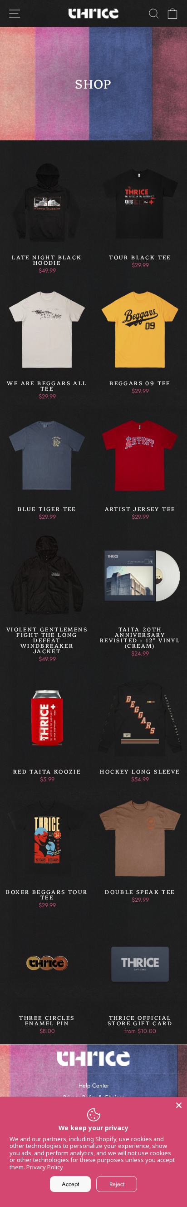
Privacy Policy (44, 1167)
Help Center (94, 1085)
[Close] (178, 1105)
